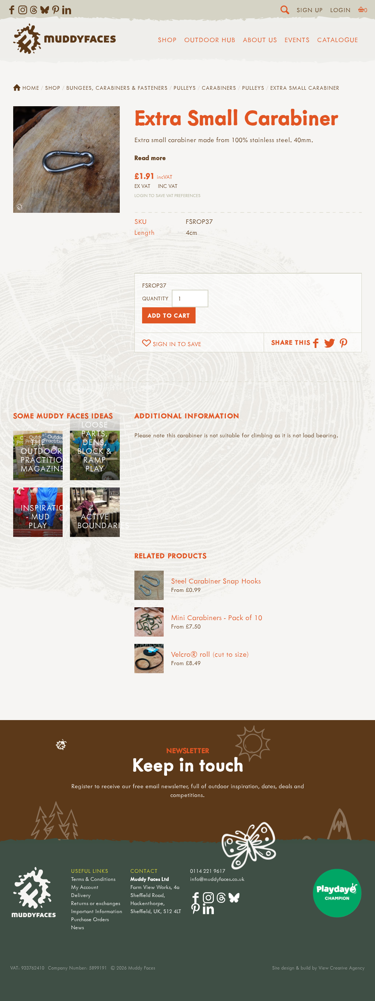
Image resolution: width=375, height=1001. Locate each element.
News (77, 927)
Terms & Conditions (93, 878)
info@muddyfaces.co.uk (217, 878)
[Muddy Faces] (64, 51)
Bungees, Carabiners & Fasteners (117, 87)
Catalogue (337, 40)
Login (340, 10)
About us (260, 40)
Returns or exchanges (95, 903)
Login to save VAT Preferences (167, 195)
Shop (167, 40)
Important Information (96, 911)
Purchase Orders (90, 919)
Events (297, 40)
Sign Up (310, 10)
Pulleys (185, 87)
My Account (85, 886)
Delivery (80, 894)
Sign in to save (177, 344)
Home (30, 87)
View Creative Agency (342, 968)
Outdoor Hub (209, 40)
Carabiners (219, 87)
